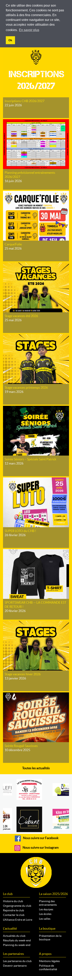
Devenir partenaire (15, 965)
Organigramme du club (17, 905)
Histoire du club (13, 901)
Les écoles (45, 913)
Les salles (44, 918)
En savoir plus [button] (29, 30)
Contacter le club (13, 914)
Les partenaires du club (17, 961)
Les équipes (46, 909)
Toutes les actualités (36, 768)
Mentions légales (49, 961)
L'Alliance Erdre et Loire (17, 919)
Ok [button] (10, 40)
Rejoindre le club (13, 910)
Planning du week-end (16, 945)
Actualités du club (14, 935)
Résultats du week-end (17, 940)
